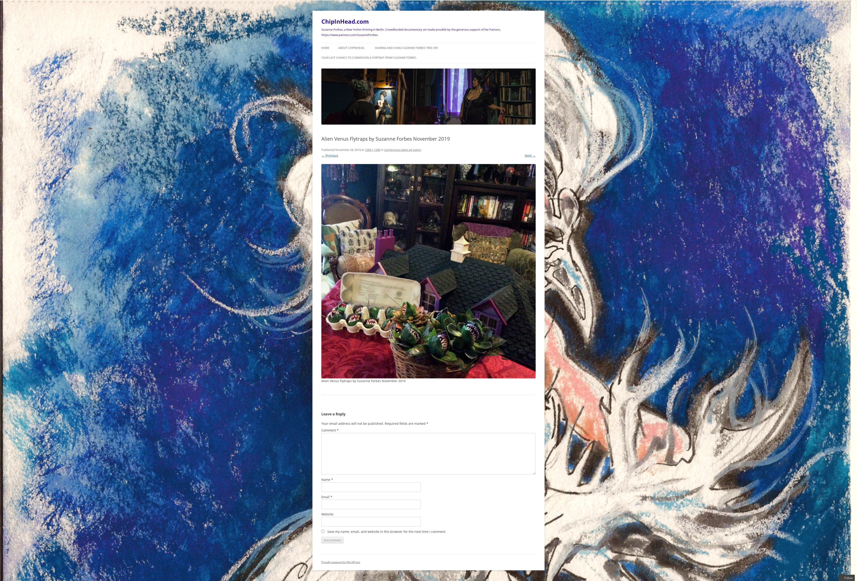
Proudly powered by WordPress (340, 562)
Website (327, 514)
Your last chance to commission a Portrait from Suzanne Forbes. (369, 58)
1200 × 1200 (372, 150)
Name (327, 479)
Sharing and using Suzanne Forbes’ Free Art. (407, 48)
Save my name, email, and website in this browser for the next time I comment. (386, 531)
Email (326, 497)
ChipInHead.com (345, 21)
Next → (530, 155)
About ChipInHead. (351, 48)
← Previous (329, 155)
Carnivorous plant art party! (402, 150)
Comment (330, 430)
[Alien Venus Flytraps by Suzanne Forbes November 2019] (428, 271)
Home (325, 48)
